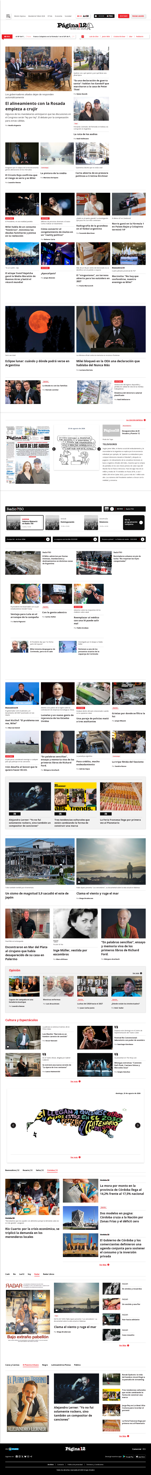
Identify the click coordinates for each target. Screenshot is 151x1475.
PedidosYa (139, 36)
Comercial (136, 1449)
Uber (130, 36)
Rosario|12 (27, 1170)
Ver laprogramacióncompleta (133, 522)
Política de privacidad (75, 1464)
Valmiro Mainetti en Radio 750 (29, 522)
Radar (37, 1274)
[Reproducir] (96, 16)
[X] (22, 1457)
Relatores (103, 522)
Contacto (60, 1464)
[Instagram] (20, 1456)
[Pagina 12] (75, 26)
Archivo (51, 1464)
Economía (58, 16)
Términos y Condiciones (94, 1464)
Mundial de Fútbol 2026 (36, 16)
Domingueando (67, 522)
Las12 (21, 1274)
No (14, 1274)
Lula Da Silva (93, 36)
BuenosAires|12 (12, 1170)
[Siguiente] (99, 449)
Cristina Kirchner (119, 36)
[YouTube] (28, 1456)
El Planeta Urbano (31, 1365)
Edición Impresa (20, 16)
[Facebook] (17, 1456)
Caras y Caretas (12, 1365)
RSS (144, 1449)
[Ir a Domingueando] (52, 522)
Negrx (45, 1365)
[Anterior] (54, 449)
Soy (29, 1274)
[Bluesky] (25, 1456)
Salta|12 (40, 1170)
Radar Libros (48, 1274)
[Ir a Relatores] (91, 522)
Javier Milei (106, 36)
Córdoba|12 (52, 1170)
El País (50, 16)
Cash (7, 1274)
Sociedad (68, 16)
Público (77, 1365)
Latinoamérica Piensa (61, 1365)
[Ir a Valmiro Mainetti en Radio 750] (13, 523)
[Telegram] (31, 1456)
